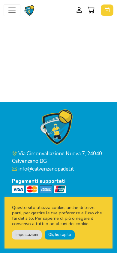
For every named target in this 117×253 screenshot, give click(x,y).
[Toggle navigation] (12, 10)
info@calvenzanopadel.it (46, 168)
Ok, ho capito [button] (59, 234)
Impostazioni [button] (27, 234)
